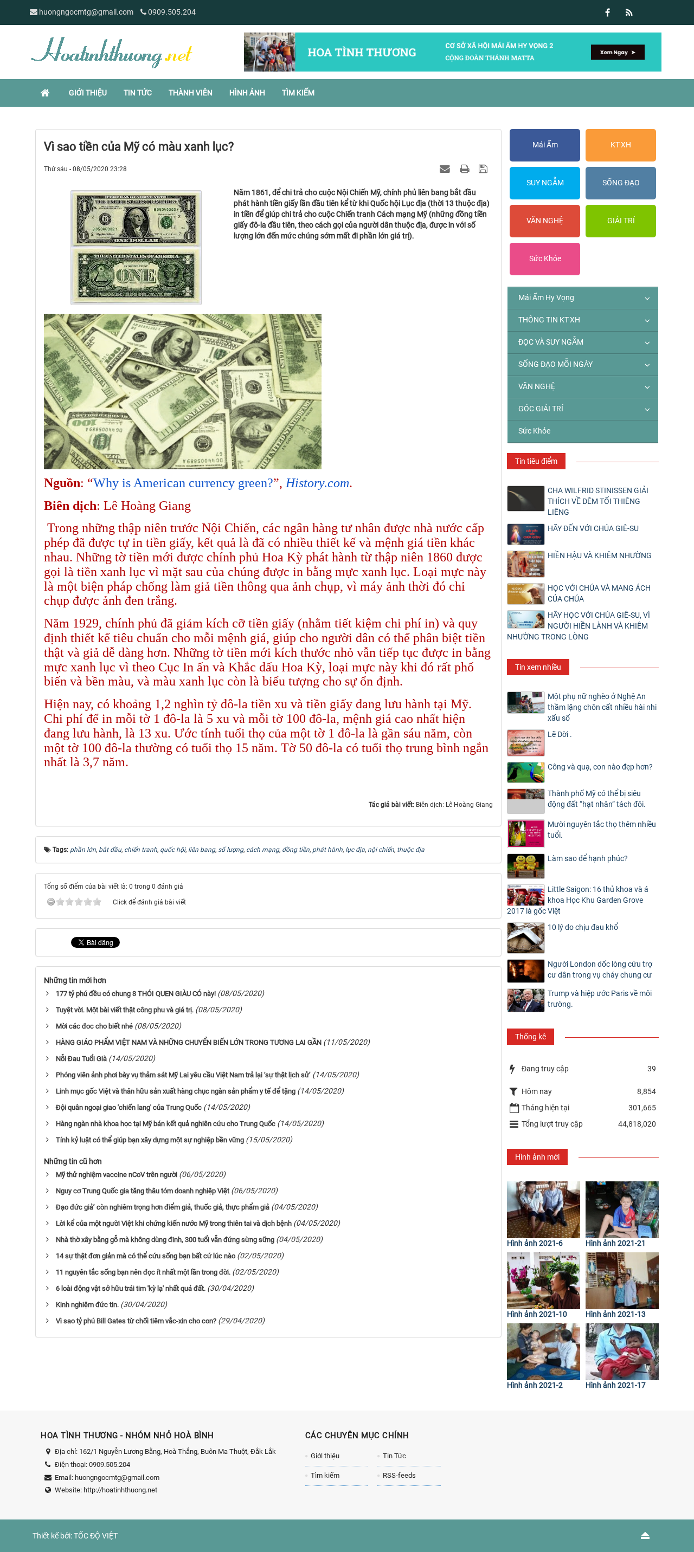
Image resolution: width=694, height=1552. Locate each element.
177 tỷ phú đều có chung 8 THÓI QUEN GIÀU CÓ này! (136, 994)
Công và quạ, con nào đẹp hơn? (600, 766)
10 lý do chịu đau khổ (583, 927)
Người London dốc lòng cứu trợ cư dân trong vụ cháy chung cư (600, 969)
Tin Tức (394, 1456)
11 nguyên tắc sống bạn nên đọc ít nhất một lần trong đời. (143, 1272)
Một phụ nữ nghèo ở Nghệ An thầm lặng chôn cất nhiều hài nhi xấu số (602, 707)
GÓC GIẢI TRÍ (540, 408)
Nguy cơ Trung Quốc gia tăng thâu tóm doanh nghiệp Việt (142, 1191)
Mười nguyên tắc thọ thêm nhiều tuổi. (602, 829)
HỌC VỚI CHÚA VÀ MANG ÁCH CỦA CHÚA (599, 593)
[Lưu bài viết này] (484, 168)
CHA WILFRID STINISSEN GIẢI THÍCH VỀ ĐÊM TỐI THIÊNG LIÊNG (598, 501)
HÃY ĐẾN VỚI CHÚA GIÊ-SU (593, 528)
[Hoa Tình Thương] (111, 51)
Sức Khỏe (545, 258)
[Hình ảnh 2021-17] (622, 1351)
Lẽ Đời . (560, 734)
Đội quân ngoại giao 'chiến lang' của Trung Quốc (129, 1107)
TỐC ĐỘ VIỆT (96, 1535)
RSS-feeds (399, 1475)
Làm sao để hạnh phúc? (588, 858)
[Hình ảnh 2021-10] (543, 1280)
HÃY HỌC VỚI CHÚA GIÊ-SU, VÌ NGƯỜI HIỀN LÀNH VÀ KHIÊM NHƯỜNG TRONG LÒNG (578, 626)
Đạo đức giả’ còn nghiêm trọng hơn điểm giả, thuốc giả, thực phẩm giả (162, 1207)
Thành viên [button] (191, 92)
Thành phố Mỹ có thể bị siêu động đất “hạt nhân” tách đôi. (597, 799)
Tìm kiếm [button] (298, 92)
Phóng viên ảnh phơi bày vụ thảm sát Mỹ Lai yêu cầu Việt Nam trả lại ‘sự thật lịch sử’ (183, 1075)
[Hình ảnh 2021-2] (543, 1351)
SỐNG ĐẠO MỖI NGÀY (555, 364)
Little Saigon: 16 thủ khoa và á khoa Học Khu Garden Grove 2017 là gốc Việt (577, 900)
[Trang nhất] (46, 92)
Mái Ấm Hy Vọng (546, 297)
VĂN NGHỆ (544, 220)
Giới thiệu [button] (88, 92)
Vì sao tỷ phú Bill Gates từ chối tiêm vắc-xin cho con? (136, 1321)
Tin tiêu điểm (536, 461)
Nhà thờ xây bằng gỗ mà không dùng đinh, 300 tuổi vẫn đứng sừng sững (165, 1240)
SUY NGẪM (545, 182)
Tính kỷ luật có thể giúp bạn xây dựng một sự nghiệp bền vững (150, 1140)
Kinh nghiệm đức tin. (87, 1305)
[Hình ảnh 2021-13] (622, 1280)
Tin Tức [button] (138, 92)
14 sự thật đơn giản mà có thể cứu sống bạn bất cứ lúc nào (145, 1256)
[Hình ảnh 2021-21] (622, 1209)
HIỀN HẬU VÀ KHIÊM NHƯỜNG (600, 555)
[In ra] (466, 168)
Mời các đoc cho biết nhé (94, 1026)
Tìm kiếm (325, 1475)
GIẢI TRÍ (621, 220)
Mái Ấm (545, 144)
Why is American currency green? (183, 483)
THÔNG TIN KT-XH (549, 319)
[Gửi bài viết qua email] (446, 168)
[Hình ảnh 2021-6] (543, 1209)
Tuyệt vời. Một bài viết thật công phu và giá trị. (125, 1010)
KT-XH (621, 144)
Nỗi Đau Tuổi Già (81, 1059)
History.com (317, 483)
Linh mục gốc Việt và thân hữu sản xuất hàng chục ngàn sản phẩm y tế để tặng (175, 1091)
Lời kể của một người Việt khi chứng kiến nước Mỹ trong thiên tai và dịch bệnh (174, 1223)
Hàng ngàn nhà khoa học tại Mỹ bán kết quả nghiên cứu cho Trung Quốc (165, 1124)
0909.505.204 (172, 12)
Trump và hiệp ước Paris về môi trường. (600, 998)
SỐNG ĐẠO (621, 182)
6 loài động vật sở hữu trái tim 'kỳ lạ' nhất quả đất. (130, 1288)
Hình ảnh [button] (247, 92)
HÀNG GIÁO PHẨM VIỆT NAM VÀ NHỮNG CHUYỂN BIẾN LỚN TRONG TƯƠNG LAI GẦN (189, 1042)
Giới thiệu (325, 1456)
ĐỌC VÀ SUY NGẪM (550, 342)
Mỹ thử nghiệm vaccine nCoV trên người (116, 1175)
